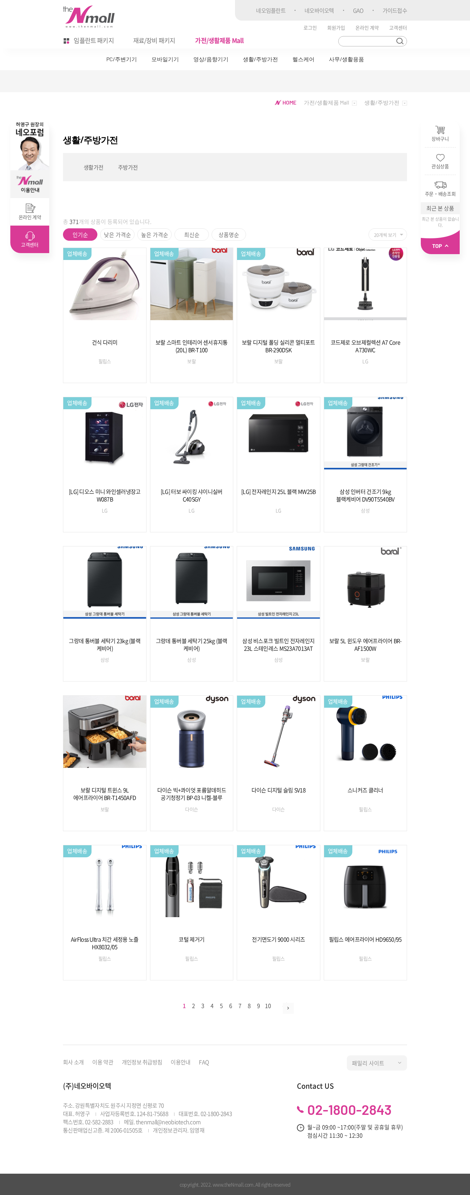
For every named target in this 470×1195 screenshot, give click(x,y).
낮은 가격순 (117, 234)
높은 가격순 (154, 234)
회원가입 (336, 27)
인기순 (80, 234)
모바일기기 (165, 59)
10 (268, 1006)
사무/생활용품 (346, 59)
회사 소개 (73, 1062)
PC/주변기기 (121, 59)
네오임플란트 (271, 10)
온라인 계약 (367, 27)
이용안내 (180, 1062)
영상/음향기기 (210, 59)
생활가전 (93, 167)
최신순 (192, 234)
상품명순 (228, 234)
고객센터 (398, 27)
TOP (437, 245)
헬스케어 (303, 59)
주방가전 (128, 167)
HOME (288, 102)
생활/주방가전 (260, 59)
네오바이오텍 (319, 10)
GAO (358, 10)
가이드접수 (395, 10)
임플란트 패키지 (93, 40)
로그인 (310, 27)
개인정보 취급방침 (142, 1062)
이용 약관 (102, 1062)
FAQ (204, 1062)
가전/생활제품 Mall (219, 40)
